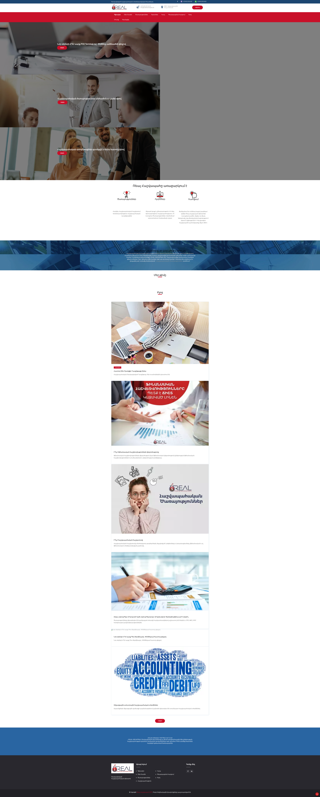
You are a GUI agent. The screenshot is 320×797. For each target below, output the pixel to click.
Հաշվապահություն (144, 781)
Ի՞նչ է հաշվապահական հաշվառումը (128, 540)
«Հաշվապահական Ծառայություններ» (169, 261)
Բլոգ (190, 14)
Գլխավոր (117, 14)
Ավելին (62, 47)
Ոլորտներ (154, 14)
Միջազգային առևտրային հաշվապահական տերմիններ (136, 705)
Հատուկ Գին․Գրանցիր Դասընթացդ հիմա (130, 371)
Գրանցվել (125, 19)
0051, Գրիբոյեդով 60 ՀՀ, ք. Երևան (171, 6)
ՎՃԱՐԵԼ (197, 7)
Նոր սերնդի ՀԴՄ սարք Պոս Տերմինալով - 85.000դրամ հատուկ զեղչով (140, 637)
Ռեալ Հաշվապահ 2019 (144, 792)
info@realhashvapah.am (147, 7)
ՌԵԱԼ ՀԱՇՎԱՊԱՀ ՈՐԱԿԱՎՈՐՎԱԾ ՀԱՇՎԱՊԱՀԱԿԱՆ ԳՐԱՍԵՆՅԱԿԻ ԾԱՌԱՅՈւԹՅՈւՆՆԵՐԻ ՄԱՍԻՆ (151, 617)
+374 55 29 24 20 (145, 6)
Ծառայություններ (141, 14)
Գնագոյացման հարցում (176, 14)
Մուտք (116, 19)
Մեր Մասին (128, 14)
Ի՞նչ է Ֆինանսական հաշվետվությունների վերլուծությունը (136, 452)
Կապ (163, 14)
